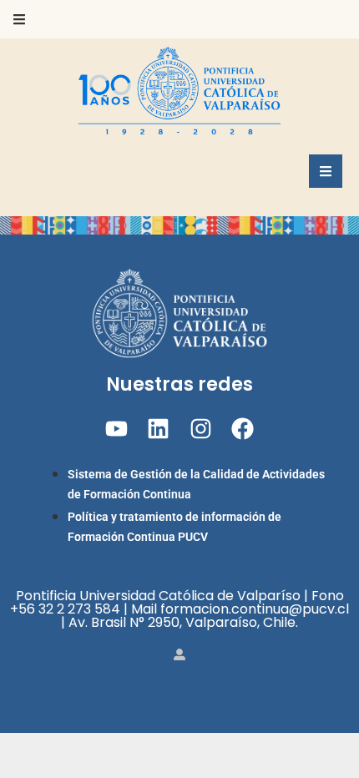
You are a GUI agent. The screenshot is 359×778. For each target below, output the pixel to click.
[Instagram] (201, 429)
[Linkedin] (158, 429)
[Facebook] (242, 429)
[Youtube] (116, 429)
